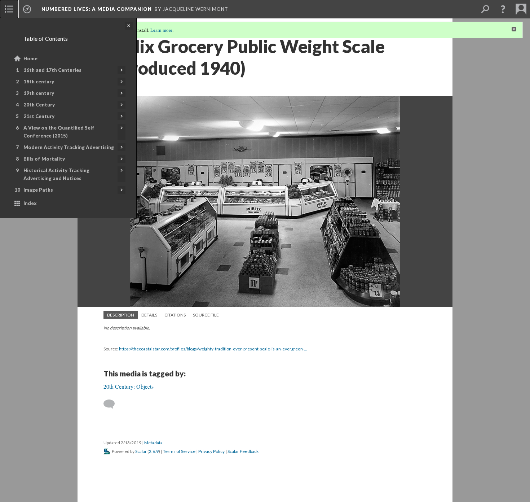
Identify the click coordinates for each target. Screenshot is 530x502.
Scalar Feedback (243, 451)
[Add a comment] (112, 404)
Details (149, 315)
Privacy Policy (211, 451)
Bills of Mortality (44, 159)
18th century (38, 81)
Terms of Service (179, 451)
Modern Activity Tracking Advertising (68, 147)
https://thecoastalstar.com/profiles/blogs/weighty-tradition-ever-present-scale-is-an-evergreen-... (213, 349)
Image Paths (38, 190)
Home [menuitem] (30, 58)
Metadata (153, 442)
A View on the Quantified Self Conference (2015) (58, 132)
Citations (175, 315)
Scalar (141, 451)
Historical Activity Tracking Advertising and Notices (56, 174)
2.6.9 (154, 451)
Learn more (161, 30)
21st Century (38, 116)
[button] (503, 9)
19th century (38, 93)
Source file (206, 315)
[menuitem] (9, 9)
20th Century (39, 105)
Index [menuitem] (30, 203)
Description (120, 315)
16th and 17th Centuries (52, 70)
